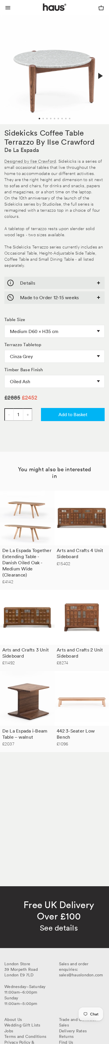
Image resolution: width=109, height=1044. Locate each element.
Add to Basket (72, 414)
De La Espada (21, 149)
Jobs (8, 1031)
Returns (66, 1036)
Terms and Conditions (25, 1036)
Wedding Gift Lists (22, 1025)
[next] (99, 76)
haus (44, 14)
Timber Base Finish (23, 369)
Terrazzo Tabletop (22, 344)
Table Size (14, 319)
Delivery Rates (73, 1031)
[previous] (9, 69)
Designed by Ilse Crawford (30, 161)
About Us (13, 1019)
